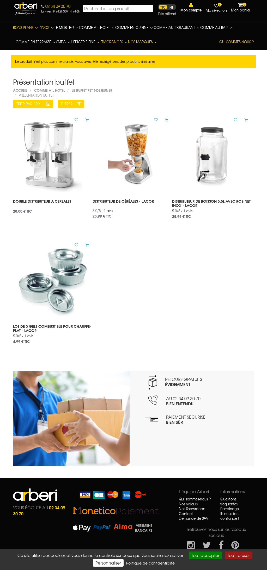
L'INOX (44, 27)
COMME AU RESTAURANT (174, 27)
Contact (186, 513)
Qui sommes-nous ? (236, 41)
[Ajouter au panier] (85, 119)
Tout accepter (205, 555)
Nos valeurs (188, 504)
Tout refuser (238, 555)
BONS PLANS (23, 27)
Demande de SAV (193, 518)
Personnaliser (108, 563)
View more (53, 204)
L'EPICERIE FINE (83, 41)
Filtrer (67, 103)
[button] (191, 7)
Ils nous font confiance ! (230, 516)
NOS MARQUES (140, 41)
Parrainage (229, 508)
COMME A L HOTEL (94, 27)
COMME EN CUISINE (131, 27)
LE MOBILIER (64, 27)
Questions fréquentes (229, 501)
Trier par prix (28, 103)
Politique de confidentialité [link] (150, 563)
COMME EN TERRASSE (33, 41)
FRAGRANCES (111, 41)
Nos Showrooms (192, 508)
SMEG (61, 41)
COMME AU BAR (214, 27)
